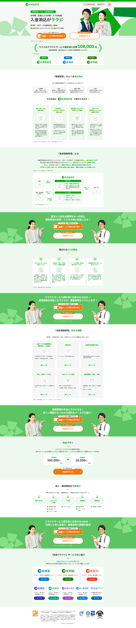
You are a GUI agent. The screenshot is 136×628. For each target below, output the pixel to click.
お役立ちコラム (107, 0)
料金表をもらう (100, 4)
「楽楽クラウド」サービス (63, 561)
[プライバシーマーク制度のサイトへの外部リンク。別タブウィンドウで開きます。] (81, 613)
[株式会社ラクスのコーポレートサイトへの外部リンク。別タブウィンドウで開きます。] (35, 616)
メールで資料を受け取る (89, 4)
